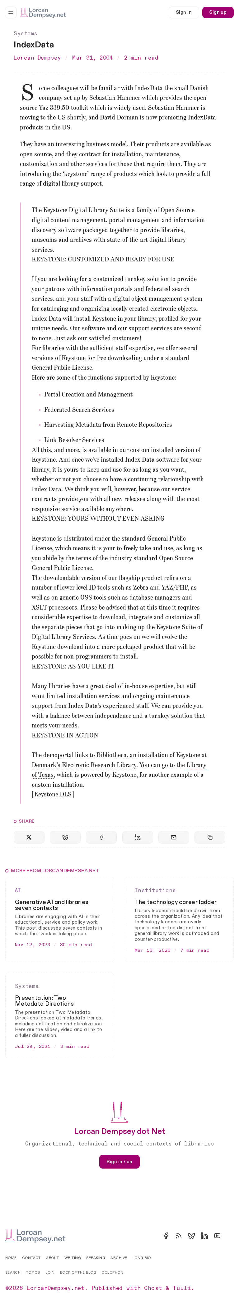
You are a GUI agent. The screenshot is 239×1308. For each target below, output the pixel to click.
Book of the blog (78, 1272)
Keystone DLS (53, 795)
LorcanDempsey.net (56, 1288)
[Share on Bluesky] (65, 837)
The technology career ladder (176, 902)
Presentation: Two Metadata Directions (44, 1001)
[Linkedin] (204, 1235)
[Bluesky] (191, 1235)
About (52, 1258)
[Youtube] (217, 1235)
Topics (33, 1272)
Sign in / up (119, 1162)
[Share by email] (173, 837)
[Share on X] (29, 837)
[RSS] (178, 1235)
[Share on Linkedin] (137, 837)
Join (50, 1272)
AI (18, 890)
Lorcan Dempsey (37, 58)
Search (13, 1272)
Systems (26, 33)
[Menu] (10, 12)
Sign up (218, 12)
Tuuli (182, 1288)
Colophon (112, 1272)
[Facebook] (166, 1235)
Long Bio (142, 1258)
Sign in (184, 12)
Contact (31, 1258)
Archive (118, 1258)
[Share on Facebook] (101, 837)
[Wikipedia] (230, 1235)
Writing (72, 1258)
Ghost (153, 1288)
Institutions (155, 890)
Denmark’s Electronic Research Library (84, 765)
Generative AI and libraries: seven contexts (52, 905)
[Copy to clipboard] (209, 837)
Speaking (95, 1258)
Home (11, 1258)
